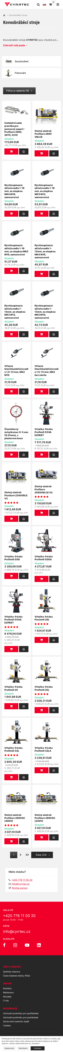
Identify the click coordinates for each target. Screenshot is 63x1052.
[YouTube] (27, 945)
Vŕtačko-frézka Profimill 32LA (44, 749)
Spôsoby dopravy (11, 971)
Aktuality (7, 996)
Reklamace (8, 992)
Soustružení (21, 61)
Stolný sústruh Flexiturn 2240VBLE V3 (16, 495)
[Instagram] (15, 945)
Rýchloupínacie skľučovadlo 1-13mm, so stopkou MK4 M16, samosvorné (45, 251)
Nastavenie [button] (9, 1048)
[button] (11, 151)
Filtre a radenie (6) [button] (17, 90)
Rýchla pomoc (20, 887)
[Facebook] (4, 945)
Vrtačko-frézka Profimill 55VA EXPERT (44, 432)
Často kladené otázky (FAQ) (16, 975)
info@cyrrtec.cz (21, 883)
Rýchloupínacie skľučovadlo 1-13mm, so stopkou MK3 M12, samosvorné (14, 311)
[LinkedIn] (39, 945)
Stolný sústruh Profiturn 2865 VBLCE (43, 133)
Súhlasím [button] (37, 1048)
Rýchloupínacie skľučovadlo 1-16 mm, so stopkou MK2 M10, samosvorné (16, 250)
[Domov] (17, 4)
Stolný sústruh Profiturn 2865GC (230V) (45, 817)
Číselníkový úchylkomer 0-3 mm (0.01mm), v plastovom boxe (16, 434)
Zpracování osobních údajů (16, 1021)
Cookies (7, 1025)
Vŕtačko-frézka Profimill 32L (13, 749)
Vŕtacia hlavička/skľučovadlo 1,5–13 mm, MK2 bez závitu (46, 370)
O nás (6, 1000)
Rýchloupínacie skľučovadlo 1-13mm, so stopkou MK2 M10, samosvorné (45, 311)
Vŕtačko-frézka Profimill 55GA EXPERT (13, 619)
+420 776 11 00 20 (19, 916)
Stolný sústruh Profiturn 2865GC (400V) (14, 817)
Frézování (20, 72)
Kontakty (7, 988)
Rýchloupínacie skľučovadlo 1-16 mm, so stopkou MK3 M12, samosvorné (45, 191)
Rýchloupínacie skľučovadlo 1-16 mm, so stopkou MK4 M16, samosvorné (14, 191)
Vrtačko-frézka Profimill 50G (13, 558)
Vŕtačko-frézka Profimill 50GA (44, 558)
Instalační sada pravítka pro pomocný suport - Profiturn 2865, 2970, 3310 (14, 128)
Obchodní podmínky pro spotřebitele (20, 1013)
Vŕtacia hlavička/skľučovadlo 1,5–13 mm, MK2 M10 (16, 370)
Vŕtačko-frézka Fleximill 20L (44, 618)
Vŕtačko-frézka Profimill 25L (44, 688)
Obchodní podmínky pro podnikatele (20, 1017)
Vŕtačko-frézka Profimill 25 (13, 688)
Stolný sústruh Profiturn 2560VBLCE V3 (44, 489)
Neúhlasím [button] (23, 1048)
